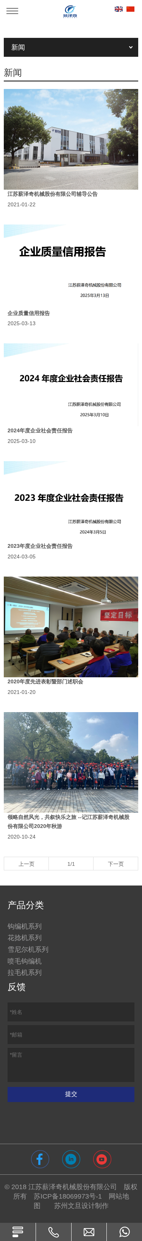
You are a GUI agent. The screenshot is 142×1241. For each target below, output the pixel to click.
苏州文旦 (67, 1206)
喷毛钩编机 (25, 961)
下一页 (116, 864)
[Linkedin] (71, 1159)
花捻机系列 (25, 938)
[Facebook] (40, 1159)
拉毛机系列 (25, 972)
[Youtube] (102, 1159)
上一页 (26, 864)
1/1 (71, 864)
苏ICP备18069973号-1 (68, 1196)
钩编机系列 (25, 926)
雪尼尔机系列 (28, 949)
